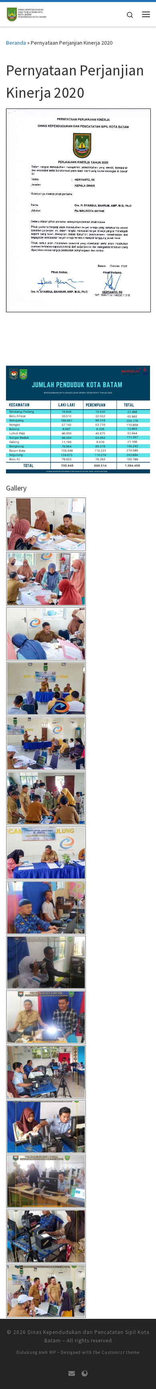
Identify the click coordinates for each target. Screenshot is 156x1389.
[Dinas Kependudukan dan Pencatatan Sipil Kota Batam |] (26, 13)
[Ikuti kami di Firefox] (84, 1374)
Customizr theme (121, 1352)
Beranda (16, 42)
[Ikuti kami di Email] (71, 1374)
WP (52, 1352)
